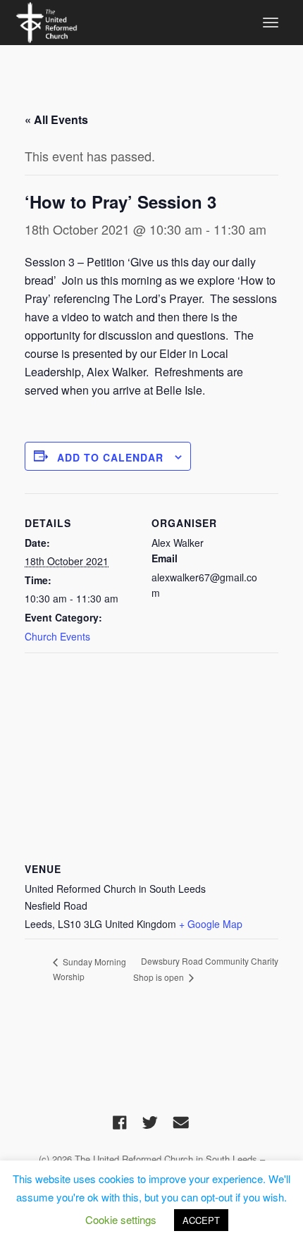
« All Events (56, 119)
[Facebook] (119, 1121)
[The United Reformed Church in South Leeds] (46, 20)
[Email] (181, 1121)
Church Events (57, 636)
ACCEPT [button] (201, 1220)
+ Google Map (210, 924)
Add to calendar (110, 457)
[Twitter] (150, 1121)
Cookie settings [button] (120, 1219)
